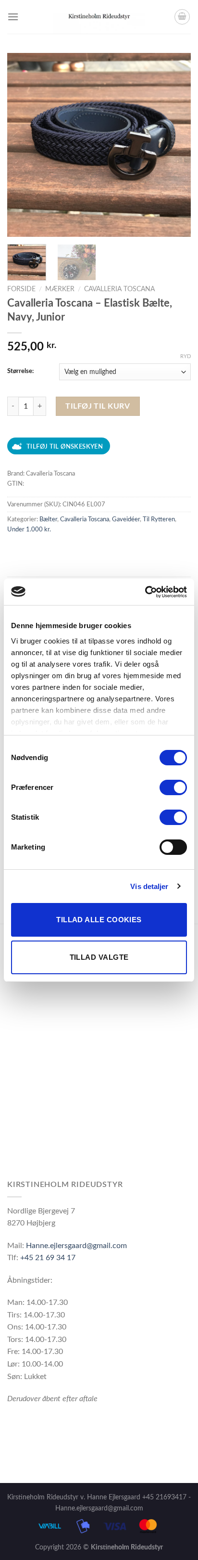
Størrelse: (20, 371)
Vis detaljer (149, 886)
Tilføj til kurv (97, 406)
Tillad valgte (99, 957)
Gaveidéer (126, 519)
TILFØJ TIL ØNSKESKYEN (64, 447)
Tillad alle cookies (99, 919)
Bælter (48, 519)
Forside (21, 289)
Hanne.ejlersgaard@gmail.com (76, 1246)
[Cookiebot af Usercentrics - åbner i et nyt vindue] (145, 592)
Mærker (59, 289)
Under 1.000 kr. (29, 529)
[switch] (173, 787)
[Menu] (13, 16)
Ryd (185, 356)
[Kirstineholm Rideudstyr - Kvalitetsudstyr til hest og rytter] (99, 17)
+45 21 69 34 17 (47, 1258)
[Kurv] (182, 17)
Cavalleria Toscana (119, 289)
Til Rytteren (159, 519)
